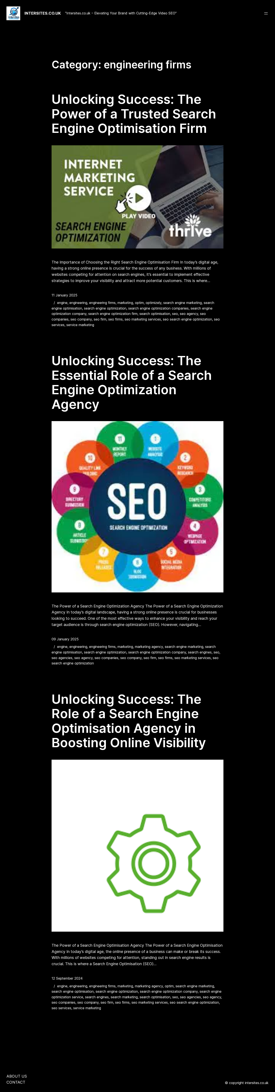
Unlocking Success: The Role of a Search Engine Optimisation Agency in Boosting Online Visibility (129, 721)
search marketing (124, 997)
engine (62, 303)
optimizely (153, 303)
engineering (78, 303)
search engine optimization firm (113, 313)
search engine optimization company (157, 652)
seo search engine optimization (187, 319)
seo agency (189, 313)
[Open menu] (266, 13)
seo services (61, 1008)
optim (139, 303)
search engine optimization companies (158, 308)
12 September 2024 (67, 978)
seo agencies (62, 658)
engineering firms (102, 303)
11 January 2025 (64, 295)
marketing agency (149, 646)
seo (175, 313)
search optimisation (154, 313)
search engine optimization (105, 308)
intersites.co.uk (42, 13)
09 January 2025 (65, 639)
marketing (125, 303)
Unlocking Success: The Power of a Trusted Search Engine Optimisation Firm (134, 114)
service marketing (80, 325)
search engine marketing (182, 303)
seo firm (100, 319)
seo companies (106, 658)
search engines (200, 652)
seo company (81, 319)
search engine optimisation (73, 991)
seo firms (115, 319)
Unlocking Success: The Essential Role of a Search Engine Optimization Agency (132, 382)
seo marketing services (143, 319)
